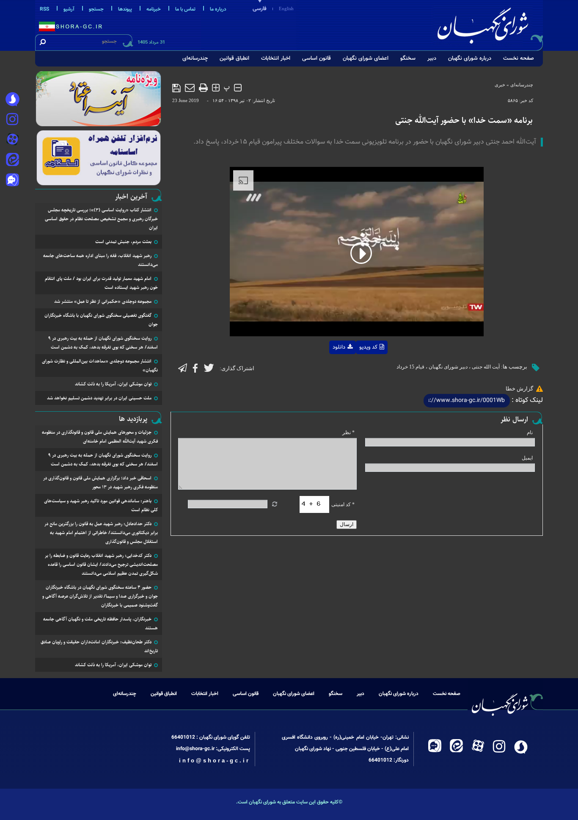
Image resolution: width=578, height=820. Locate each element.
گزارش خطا (519, 388)
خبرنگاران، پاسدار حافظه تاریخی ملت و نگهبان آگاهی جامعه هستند (100, 623)
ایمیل (527, 458)
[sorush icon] (12, 99)
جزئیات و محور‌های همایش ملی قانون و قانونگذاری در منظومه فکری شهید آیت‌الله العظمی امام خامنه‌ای (100, 437)
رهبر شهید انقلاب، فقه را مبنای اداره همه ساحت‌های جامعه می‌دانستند (100, 260)
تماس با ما (185, 9)
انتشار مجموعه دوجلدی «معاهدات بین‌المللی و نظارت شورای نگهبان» (100, 365)
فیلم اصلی (325, 369)
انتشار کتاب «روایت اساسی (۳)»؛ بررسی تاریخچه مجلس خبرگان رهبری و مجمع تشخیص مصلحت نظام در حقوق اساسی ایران (101, 218)
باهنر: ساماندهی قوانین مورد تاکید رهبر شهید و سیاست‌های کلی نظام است (101, 505)
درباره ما (218, 9)
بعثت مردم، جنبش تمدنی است (123, 241)
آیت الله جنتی (486, 367)
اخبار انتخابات (275, 58)
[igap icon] (12, 180)
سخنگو (408, 58)
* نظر (348, 432)
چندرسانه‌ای (195, 58)
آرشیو (68, 9)
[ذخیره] (176, 88)
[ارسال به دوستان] (190, 87)
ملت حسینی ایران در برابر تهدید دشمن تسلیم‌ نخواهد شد (99, 398)
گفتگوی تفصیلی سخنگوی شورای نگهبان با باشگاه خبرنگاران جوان (101, 320)
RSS (44, 9)
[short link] (467, 400)
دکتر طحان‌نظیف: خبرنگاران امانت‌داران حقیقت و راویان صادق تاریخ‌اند (99, 646)
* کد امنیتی (343, 504)
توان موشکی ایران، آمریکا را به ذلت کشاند (113, 384)
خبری (500, 84)
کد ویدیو (368, 347)
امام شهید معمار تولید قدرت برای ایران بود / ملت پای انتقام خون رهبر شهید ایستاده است (101, 283)
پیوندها (125, 9)
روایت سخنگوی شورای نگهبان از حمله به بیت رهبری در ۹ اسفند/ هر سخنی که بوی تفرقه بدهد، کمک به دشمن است (103, 343)
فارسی (260, 9)
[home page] (489, 24)
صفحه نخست (518, 58)
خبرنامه (153, 9)
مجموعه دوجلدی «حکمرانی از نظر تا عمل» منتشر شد (102, 301)
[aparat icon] (12, 140)
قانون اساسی (316, 58)
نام (530, 432)
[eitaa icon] (12, 160)
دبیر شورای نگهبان (448, 367)
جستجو (96, 9)
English (286, 8)
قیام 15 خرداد (410, 367)
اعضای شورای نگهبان (365, 58)
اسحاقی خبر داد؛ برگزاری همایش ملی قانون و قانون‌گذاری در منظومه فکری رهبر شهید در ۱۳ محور (100, 482)
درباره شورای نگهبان (469, 58)
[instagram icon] (12, 119)
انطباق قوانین (234, 58)
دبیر (431, 58)
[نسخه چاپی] (203, 87)
